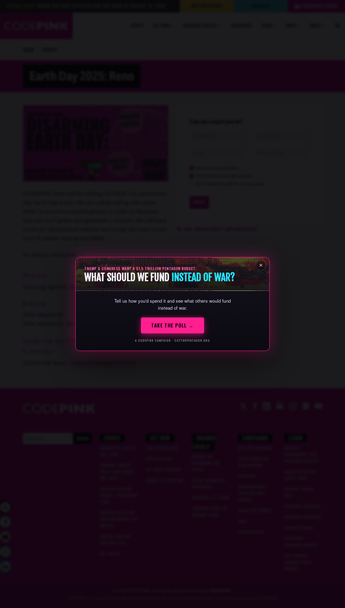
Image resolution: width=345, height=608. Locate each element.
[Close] (261, 265)
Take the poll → (172, 325)
